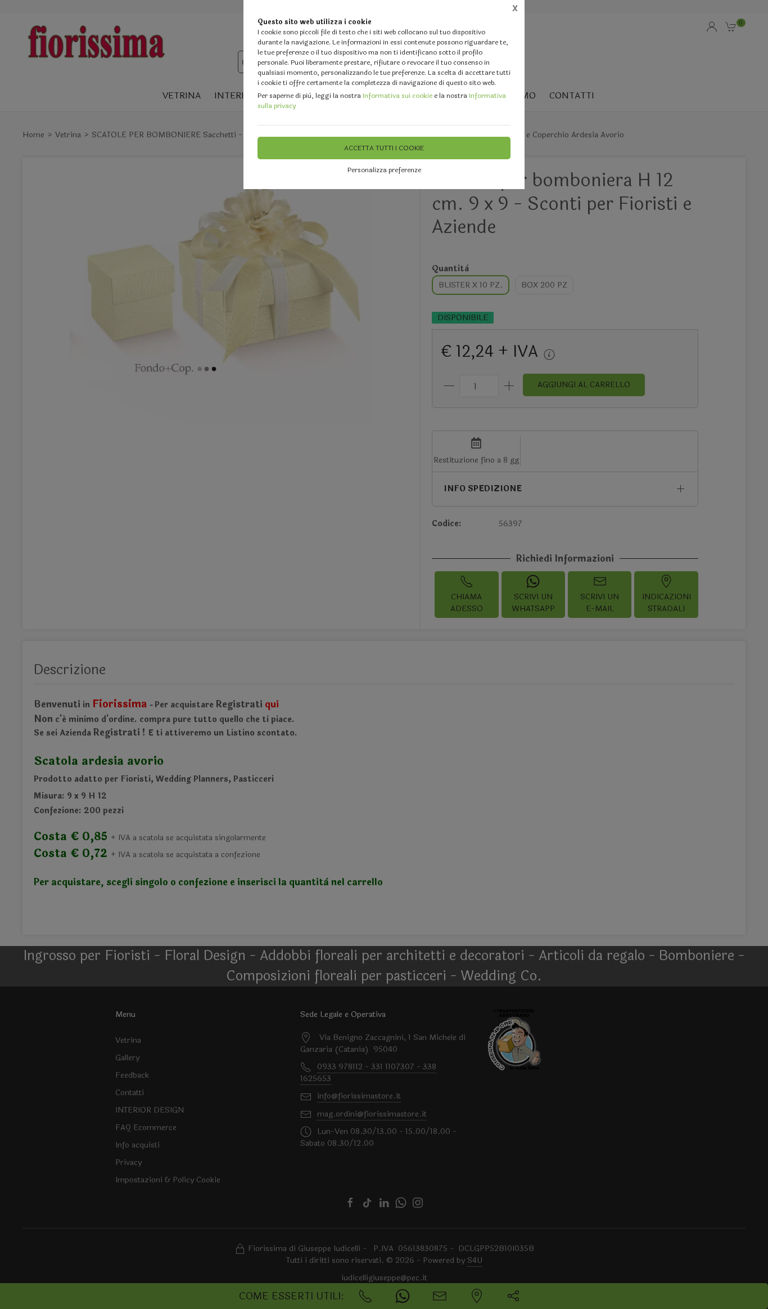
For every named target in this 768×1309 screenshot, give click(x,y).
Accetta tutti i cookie (384, 148)
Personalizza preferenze (384, 170)
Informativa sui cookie (397, 96)
